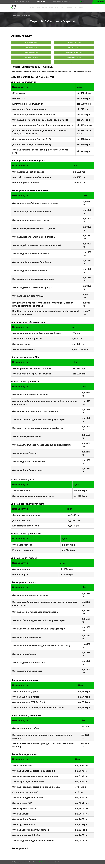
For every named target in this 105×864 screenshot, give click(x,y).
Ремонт (44, 7)
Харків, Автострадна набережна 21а (61, 1)
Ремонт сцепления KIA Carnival (74, 62)
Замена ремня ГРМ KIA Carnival (73, 42)
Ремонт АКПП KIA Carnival (74, 47)
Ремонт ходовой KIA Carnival (74, 57)
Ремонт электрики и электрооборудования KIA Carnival (31, 62)
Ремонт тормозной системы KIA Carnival (74, 52)
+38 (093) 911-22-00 (40, 1)
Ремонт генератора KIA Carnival (31, 47)
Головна (31, 7)
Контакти (81, 7)
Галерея (69, 7)
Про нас (56, 7)
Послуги (38, 7)
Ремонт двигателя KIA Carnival (31, 57)
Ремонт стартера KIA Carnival (31, 52)
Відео (75, 7)
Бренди (50, 7)
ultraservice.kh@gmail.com (54, 862)
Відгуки (63, 7)
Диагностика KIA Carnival (31, 42)
